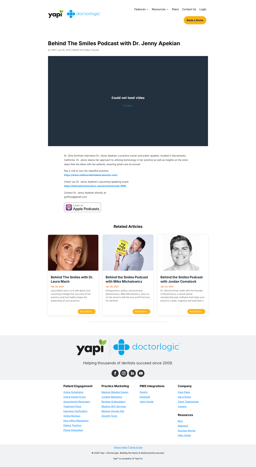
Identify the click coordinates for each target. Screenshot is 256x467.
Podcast (95, 50)
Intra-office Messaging (75, 420)
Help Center (184, 435)
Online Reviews (71, 415)
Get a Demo (184, 396)
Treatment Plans (72, 406)
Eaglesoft (145, 396)
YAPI (53, 50)
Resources (159, 9)
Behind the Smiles (81, 50)
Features (140, 9)
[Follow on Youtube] (140, 373)
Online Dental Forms (74, 396)
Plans (175, 9)
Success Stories (186, 430)
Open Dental (146, 401)
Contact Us (189, 9)
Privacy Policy (121, 447)
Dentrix (144, 392)
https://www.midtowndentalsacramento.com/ (90, 175)
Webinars (183, 425)
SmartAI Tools (109, 415)
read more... (86, 311)
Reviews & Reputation (113, 401)
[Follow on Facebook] (115, 373)
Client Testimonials (188, 401)
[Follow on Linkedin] (132, 373)
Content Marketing (111, 396)
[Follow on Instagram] (123, 373)
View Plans (184, 392)
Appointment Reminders (76, 401)
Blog (180, 421)
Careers (182, 406)
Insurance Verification (75, 411)
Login (202, 9)
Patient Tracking (72, 425)
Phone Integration (73, 430)
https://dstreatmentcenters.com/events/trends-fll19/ (95, 186)
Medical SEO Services (113, 406)
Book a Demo (195, 20)
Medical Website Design (114, 392)
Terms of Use (135, 447)
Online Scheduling (73, 392)
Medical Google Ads (112, 411)
